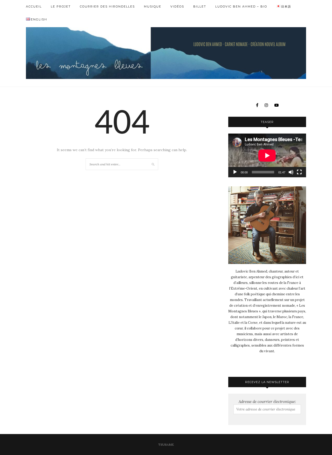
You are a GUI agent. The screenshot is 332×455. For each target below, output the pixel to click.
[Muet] (291, 172)
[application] (267, 155)
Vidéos (177, 6)
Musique (152, 6)
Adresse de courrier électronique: (267, 401)
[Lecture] (235, 172)
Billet (199, 6)
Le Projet (61, 6)
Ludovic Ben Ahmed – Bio (241, 6)
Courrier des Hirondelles (107, 6)
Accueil (34, 6)
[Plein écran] (299, 172)
